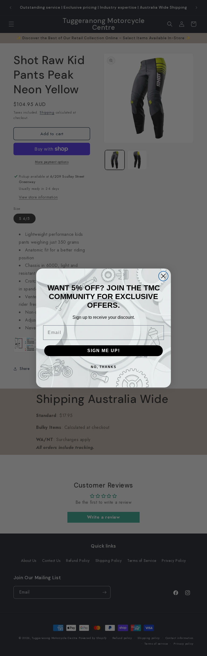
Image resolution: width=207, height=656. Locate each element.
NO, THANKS (103, 367)
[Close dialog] (163, 276)
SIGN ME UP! (103, 350)
